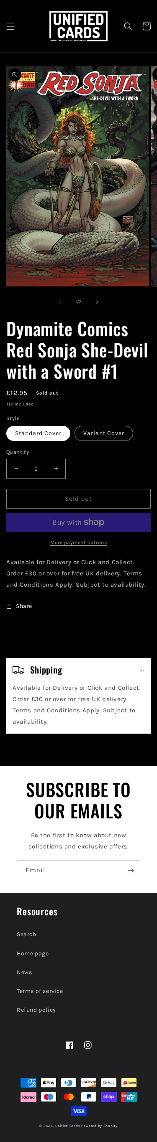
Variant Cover (103, 433)
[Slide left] (60, 302)
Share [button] (24, 606)
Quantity (17, 452)
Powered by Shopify (99, 1126)
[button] (10, 26)
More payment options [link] (78, 542)
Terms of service (40, 991)
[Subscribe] (130, 870)
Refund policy (36, 1009)
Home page (33, 953)
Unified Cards (67, 1126)
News (24, 972)
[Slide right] (97, 302)
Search (26, 934)
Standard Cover (38, 433)
